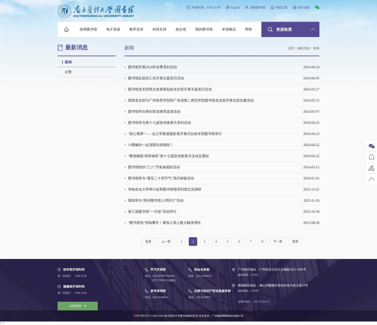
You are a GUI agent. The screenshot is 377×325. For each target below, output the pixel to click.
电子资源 (113, 29)
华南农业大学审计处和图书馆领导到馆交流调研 (223, 189)
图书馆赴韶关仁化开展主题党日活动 (223, 78)
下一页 (277, 241)
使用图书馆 (88, 29)
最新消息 (304, 48)
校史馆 (181, 29)
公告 (68, 72)
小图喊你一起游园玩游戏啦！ (223, 145)
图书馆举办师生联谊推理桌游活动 (223, 111)
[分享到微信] (317, 7)
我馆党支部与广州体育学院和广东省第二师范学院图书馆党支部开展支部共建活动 (223, 100)
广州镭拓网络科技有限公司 (227, 315)
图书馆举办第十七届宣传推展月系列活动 (223, 122)
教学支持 (136, 29)
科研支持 (159, 29)
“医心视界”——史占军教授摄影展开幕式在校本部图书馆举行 (223, 134)
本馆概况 (229, 29)
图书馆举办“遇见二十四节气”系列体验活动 (223, 178)
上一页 (166, 241)
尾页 (295, 241)
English (235, 7)
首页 (291, 48)
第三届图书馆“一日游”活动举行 (223, 211)
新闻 (68, 62)
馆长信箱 (304, 7)
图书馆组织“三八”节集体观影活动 (223, 167)
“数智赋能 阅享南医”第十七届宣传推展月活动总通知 (223, 156)
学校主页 (281, 7)
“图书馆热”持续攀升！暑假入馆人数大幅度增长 (223, 223)
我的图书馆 (257, 7)
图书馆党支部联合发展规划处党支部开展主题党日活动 (223, 89)
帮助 (248, 29)
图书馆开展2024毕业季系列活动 (223, 67)
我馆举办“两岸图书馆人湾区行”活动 (223, 200)
